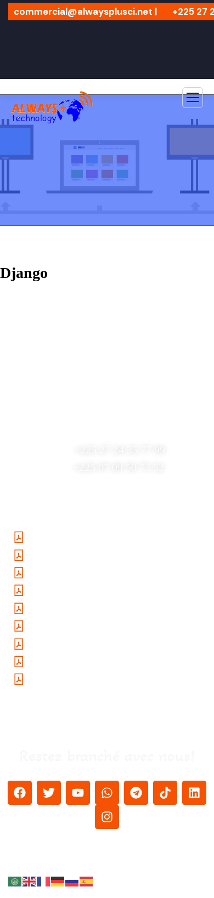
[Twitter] (49, 793)
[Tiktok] (165, 793)
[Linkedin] (194, 793)
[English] (29, 881)
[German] (58, 881)
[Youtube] (78, 793)
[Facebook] (20, 793)
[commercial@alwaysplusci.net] (112, 398)
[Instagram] (107, 817)
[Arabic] (15, 881)
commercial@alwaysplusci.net (112, 420)
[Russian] (72, 881)
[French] (44, 881)
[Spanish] (87, 881)
